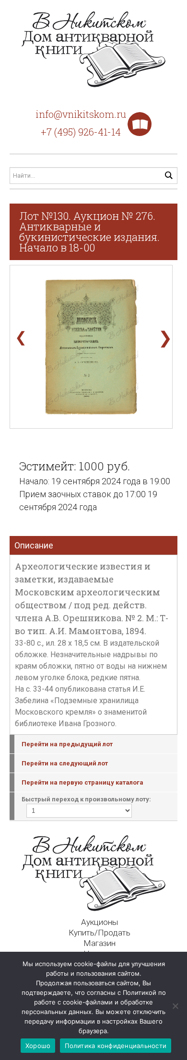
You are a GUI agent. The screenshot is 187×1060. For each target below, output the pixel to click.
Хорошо (38, 1045)
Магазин (99, 943)
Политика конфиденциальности (115, 1045)
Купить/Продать (99, 932)
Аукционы (99, 922)
